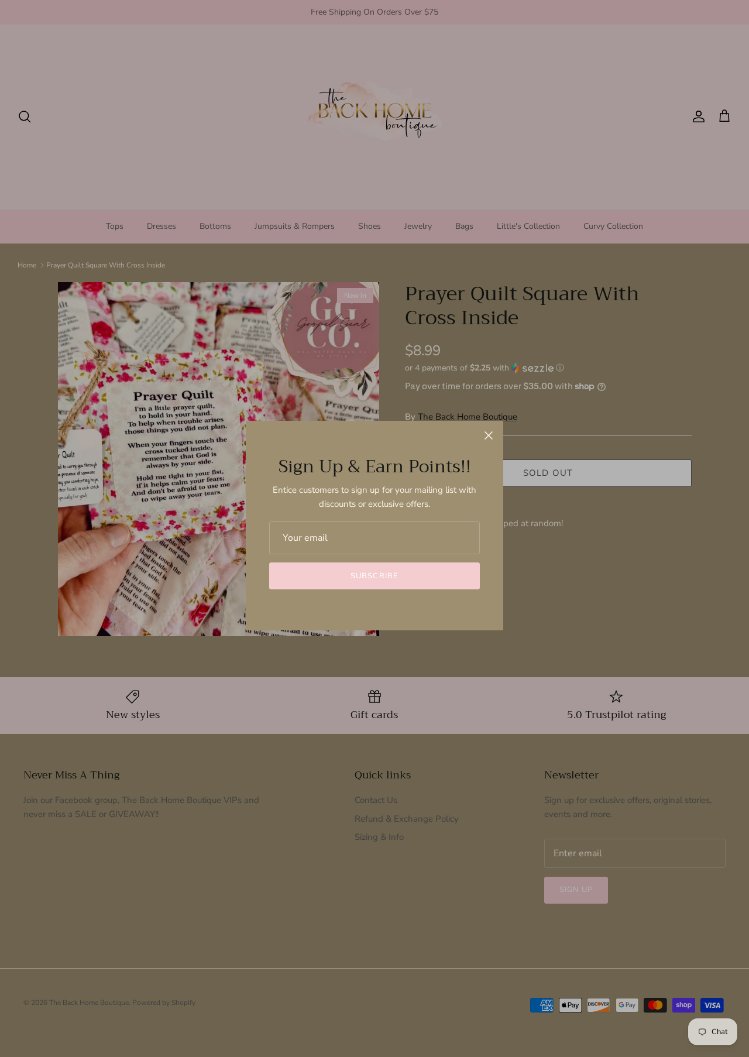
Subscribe (374, 576)
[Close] (488, 435)
